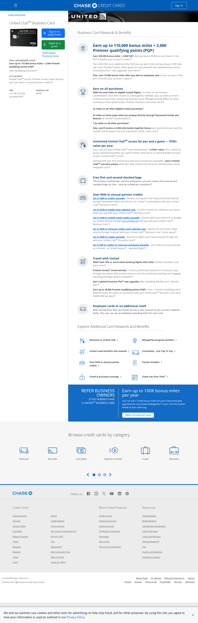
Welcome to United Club (108, 339)
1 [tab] (94, 475)
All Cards (53, 458)
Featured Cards (20, 515)
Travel (146, 458)
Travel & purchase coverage (108, 376)
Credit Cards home (16, 15)
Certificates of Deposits (109, 531)
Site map (178, 581)
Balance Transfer (113, 458)
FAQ (144, 546)
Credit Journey (105, 515)
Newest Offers (19, 526)
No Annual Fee (57, 526)
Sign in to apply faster (56, 33)
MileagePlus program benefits (161, 339)
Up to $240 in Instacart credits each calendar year (119, 228)
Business (174, 458)
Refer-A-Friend (57, 557)
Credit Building (57, 521)
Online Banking (149, 515)
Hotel (15, 562)
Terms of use (151, 581)
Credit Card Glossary (151, 536)
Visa (53, 541)
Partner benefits (158, 362)
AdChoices (190, 581)
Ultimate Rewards (150, 541)
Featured (24, 458)
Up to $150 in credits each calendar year (114, 209)
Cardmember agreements (154, 526)
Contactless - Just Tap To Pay (161, 350)
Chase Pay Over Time (161, 376)
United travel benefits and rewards (108, 350)
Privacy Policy (76, 617)
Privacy (128, 581)
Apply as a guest (57, 44)
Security (138, 581)
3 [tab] (105, 475)
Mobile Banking (149, 521)
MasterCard (56, 546)
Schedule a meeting (151, 557)
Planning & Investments (110, 546)
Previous (87, 474)
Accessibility (165, 581)
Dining (54, 515)
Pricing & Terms (50, 55)
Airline (15, 557)
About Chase (142, 578)
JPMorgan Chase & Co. (174, 578)
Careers (191, 578)
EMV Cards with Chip (60, 552)
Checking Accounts (107, 521)
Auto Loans (104, 541)
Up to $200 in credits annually (109, 198)
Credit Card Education (152, 552)
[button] (193, 615)
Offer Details (49, 52)
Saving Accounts (106, 526)
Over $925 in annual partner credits (104, 364)
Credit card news (149, 531)
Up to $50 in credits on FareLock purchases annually (121, 245)
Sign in (181, 5)
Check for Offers (58, 562)
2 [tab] (99, 475)
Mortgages (104, 536)
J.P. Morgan (156, 578)
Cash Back (81, 458)
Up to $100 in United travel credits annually (116, 217)
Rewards (17, 552)
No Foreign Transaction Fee (63, 531)
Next (110, 474)
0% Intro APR (57, 536)
